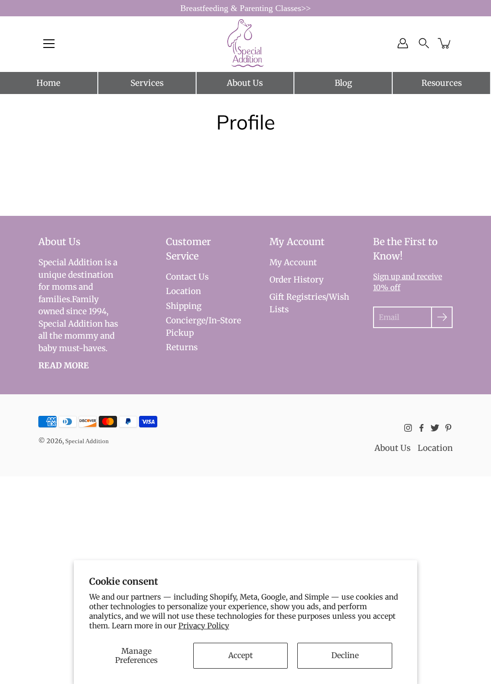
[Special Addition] (245, 43)
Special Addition (87, 441)
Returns (182, 347)
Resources (441, 83)
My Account (293, 262)
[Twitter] (435, 428)
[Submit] (442, 317)
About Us (245, 83)
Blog (343, 83)
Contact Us (187, 276)
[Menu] (48, 44)
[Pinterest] (448, 428)
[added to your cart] (445, 43)
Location (183, 291)
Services (147, 83)
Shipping (183, 306)
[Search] (424, 43)
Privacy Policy (203, 625)
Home (48, 83)
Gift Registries (297, 297)
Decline (345, 655)
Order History (296, 279)
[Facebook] (421, 428)
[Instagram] (408, 428)
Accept (240, 655)
